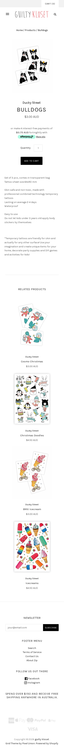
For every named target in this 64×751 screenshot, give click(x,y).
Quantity (25, 147)
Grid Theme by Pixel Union (20, 743)
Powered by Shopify (47, 743)
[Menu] (7, 14)
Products (30, 30)
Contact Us (32, 656)
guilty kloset (42, 739)
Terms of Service (32, 652)
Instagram (33, 682)
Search (32, 648)
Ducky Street (32, 103)
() (50, 3)
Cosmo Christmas (32, 361)
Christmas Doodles (32, 435)
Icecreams (32, 583)
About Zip (32, 660)
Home (19, 30)
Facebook (33, 678)
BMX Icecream (32, 509)
